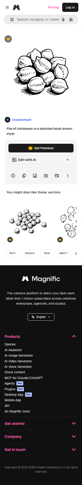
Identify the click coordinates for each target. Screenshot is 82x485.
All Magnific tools (17, 411)
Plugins (14, 389)
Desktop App (18, 395)
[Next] (76, 221)
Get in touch (15, 449)
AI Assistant (13, 350)
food (47, 253)
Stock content (15, 372)
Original (29, 39)
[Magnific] (41, 279)
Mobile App (13, 400)
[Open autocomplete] (10, 19)
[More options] (67, 175)
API (7, 406)
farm (12, 253)
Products (12, 336)
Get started (14, 423)
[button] (41, 317)
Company (13, 436)
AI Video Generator (18, 361)
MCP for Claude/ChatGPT (24, 378)
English (41, 317)
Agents (13, 383)
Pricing (53, 7)
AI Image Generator (19, 355)
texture (29, 253)
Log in (70, 7)
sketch (63, 253)
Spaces (10, 344)
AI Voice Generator (18, 367)
